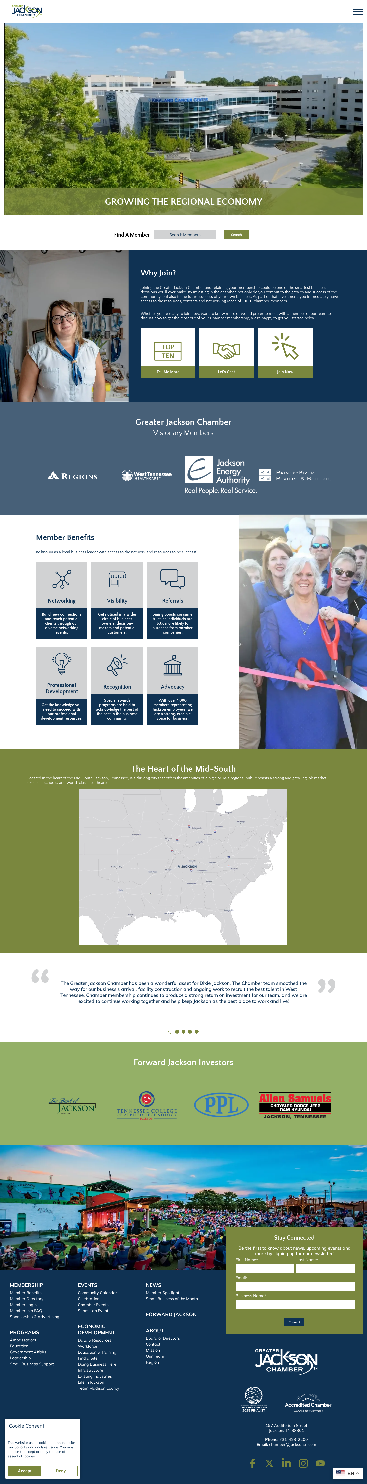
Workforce (87, 1346)
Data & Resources (94, 1340)
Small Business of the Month (172, 1298)
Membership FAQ (26, 1310)
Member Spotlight (162, 1292)
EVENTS (87, 1285)
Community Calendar (97, 1292)
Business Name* (251, 1295)
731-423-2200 (293, 1439)
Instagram (306, 1461)
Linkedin (289, 1461)
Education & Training (97, 1352)
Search (236, 235)
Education (19, 1345)
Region (152, 1362)
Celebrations (89, 1298)
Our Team (155, 1356)
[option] (72, 475)
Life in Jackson (91, 1382)
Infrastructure (90, 1370)
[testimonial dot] (170, 1032)
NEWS (153, 1285)
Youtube (322, 1461)
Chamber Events (93, 1304)
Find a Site (88, 1358)
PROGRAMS (24, 1332)
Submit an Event (93, 1310)
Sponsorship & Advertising (34, 1316)
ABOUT (155, 1330)
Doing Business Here (97, 1364)
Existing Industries (95, 1376)
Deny (61, 1471)
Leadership (20, 1357)
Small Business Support (32, 1363)
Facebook (255, 1461)
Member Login (23, 1304)
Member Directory (27, 1298)
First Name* (247, 1259)
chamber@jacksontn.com (292, 1444)
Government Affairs (28, 1351)
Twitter (270, 1461)
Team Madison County (98, 1388)
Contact (153, 1344)
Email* (242, 1277)
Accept (24, 1471)
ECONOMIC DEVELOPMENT (96, 1329)
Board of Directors (163, 1338)
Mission (153, 1350)
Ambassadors (23, 1339)
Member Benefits (26, 1292)
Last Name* (307, 1259)
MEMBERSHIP (26, 1285)
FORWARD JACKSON (171, 1314)
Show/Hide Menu (358, 11)
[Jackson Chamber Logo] (27, 11)
